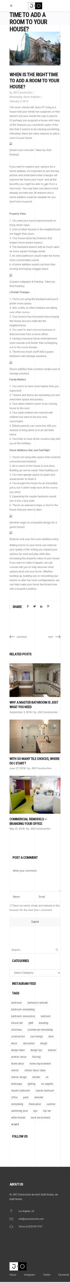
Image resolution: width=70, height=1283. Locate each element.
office (14, 1097)
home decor (17, 1063)
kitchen (36, 1077)
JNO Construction (22, 92)
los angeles (47, 1083)
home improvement (40, 1063)
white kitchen (18, 1117)
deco (51, 1036)
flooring (36, 1056)
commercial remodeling (40, 1029)
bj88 (31, 1023)
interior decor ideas (35, 1070)
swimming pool (19, 1110)
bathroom (16, 1002)
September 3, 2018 (20, 712)
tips (35, 1110)
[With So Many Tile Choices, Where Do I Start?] (35, 736)
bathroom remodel (38, 1002)
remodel (38, 1097)
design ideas (18, 1050)
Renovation (35, 1104)
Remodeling (16, 97)
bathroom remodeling (23, 1009)
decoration (29, 1043)
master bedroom (45, 1090)
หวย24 (15, 1124)
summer (51, 1104)
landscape (16, 1083)
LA (47, 1077)
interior (15, 1070)
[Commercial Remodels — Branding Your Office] (35, 795)
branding (43, 1023)
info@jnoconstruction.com (31, 1218)
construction (18, 1036)
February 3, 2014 (19, 101)
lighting (32, 1083)
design (43, 1043)
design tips (36, 1050)
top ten (47, 1110)
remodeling (17, 1104)
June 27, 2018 (17, 768)
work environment (40, 1117)
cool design (36, 1036)
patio (26, 1097)
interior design (19, 1077)
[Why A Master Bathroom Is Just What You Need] (35, 680)
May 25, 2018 (17, 828)
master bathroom (20, 1090)
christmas (16, 1029)
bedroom (46, 1016)
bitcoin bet (17, 1023)
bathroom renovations (23, 1016)
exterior (52, 1050)
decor (14, 1043)
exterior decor (19, 1056)
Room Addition (32, 97)
